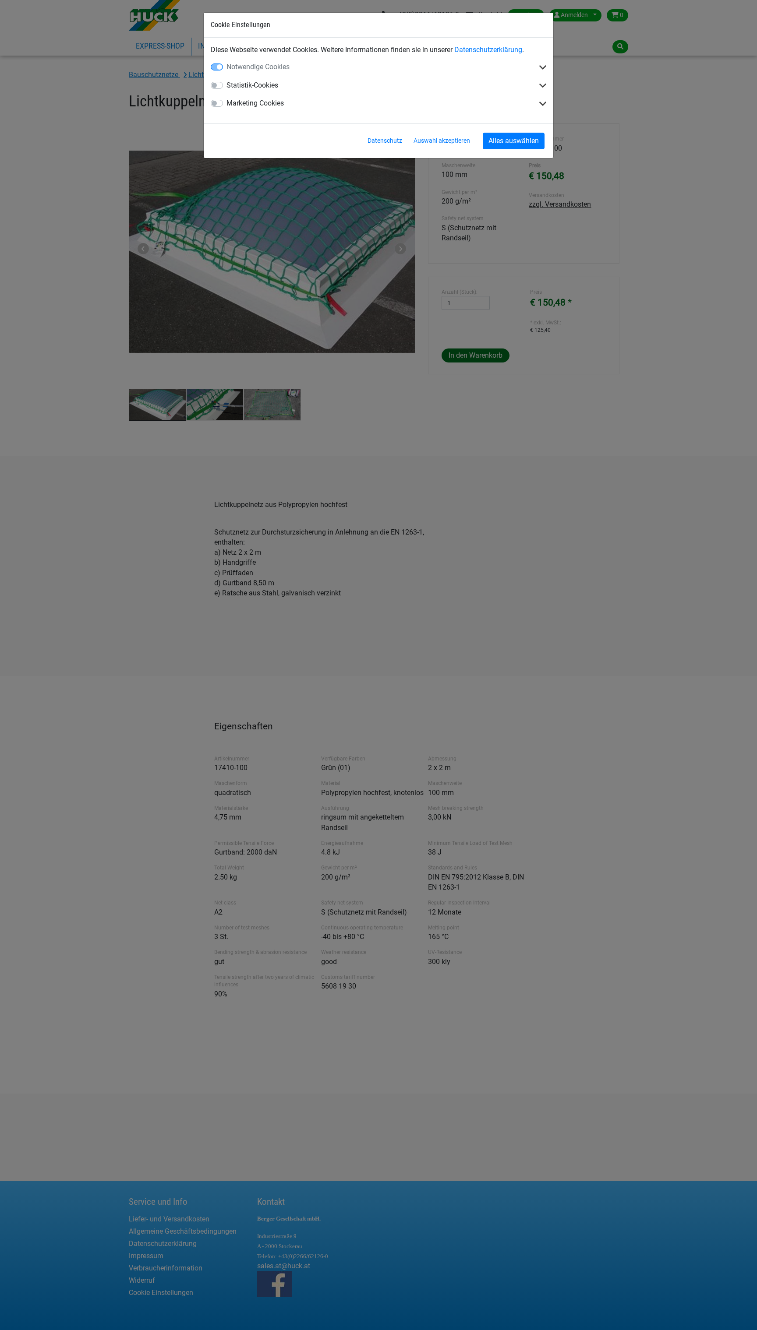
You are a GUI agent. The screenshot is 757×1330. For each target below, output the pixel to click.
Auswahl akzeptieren (442, 140)
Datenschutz (385, 140)
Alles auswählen (513, 141)
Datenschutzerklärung (488, 50)
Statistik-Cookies (252, 85)
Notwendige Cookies (258, 67)
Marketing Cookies (255, 103)
